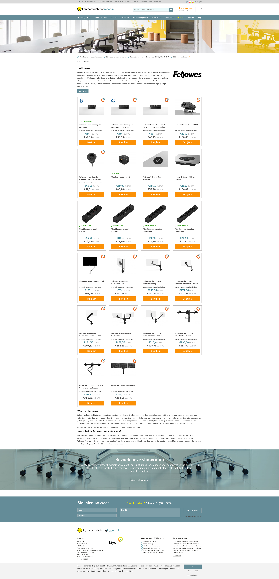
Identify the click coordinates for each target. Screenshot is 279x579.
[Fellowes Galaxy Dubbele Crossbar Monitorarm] (187, 315)
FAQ (97, 1)
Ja (192, 566)
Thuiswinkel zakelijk (193, 2)
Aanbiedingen (118, 1)
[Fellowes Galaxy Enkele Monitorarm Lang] (155, 264)
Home (79, 1)
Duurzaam (169, 17)
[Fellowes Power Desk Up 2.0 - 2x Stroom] (91, 107)
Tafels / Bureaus (100, 17)
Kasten (114, 17)
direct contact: (186, 8)
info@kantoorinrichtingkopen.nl (92, 550)
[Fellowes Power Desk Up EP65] (187, 107)
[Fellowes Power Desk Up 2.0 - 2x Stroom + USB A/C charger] (123, 107)
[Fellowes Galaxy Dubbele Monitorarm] (123, 316)
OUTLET (180, 17)
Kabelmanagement (140, 17)
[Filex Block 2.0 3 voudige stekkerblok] (91, 214)
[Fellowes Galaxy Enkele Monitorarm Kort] (123, 264)
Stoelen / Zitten (84, 17)
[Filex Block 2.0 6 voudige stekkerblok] (187, 214)
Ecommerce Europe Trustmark (187, 2)
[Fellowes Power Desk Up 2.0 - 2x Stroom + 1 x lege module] (155, 107)
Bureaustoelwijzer (155, 1)
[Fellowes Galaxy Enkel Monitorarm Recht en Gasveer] (187, 266)
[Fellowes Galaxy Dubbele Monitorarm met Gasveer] (155, 316)
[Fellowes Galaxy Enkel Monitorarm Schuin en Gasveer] (91, 318)
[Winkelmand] (200, 9)
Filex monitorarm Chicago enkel (91, 281)
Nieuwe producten (106, 1)
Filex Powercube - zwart (120, 177)
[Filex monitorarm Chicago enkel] (91, 266)
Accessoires (156, 17)
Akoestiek (125, 17)
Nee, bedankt (193, 571)
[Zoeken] (171, 10)
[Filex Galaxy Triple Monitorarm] (123, 367)
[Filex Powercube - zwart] (123, 159)
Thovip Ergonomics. (133, 427)
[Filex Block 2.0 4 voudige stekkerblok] (123, 214)
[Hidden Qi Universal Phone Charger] (187, 159)
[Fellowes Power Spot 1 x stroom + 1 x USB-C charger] (91, 159)
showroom (98, 57)
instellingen (193, 575)
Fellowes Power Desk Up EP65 (186, 125)
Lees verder (83, 91)
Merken (127, 1)
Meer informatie (139, 480)
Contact (135, 1)
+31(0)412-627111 (185, 10)
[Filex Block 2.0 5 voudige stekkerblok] (155, 214)
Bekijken (91, 142)
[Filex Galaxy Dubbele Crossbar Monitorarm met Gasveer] (91, 367)
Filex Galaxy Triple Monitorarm (123, 385)
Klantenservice (88, 1)
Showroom (143, 1)
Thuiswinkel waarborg (190, 2)
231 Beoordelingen (180, 57)
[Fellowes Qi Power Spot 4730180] (155, 159)
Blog (199, 17)
